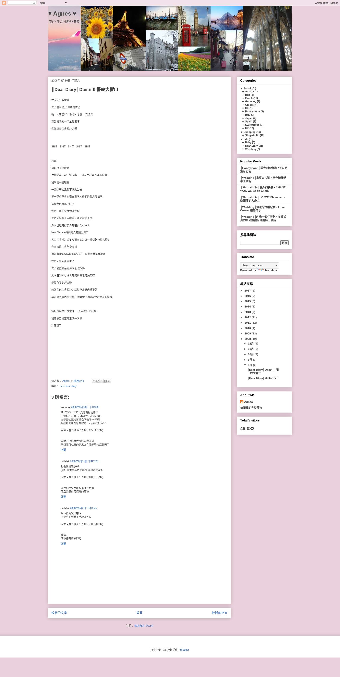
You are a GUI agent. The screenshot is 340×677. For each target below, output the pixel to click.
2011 (248, 322)
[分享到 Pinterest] (109, 381)
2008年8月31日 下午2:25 (84, 461)
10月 (251, 354)
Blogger (184, 649)
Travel (247, 88)
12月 (251, 343)
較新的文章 (59, 613)
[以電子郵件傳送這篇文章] (94, 381)
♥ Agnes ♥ (62, 13)
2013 (248, 312)
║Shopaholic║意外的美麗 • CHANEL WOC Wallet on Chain (263, 189)
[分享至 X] (101, 381)
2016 (248, 295)
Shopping (249, 132)
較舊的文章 (220, 613)
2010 (248, 328)
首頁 (139, 613)
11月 (251, 348)
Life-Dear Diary (68, 386)
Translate (271, 270)
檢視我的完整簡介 (251, 407)
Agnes (248, 401)
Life (246, 139)
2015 (248, 301)
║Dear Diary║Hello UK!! (262, 378)
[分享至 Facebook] (105, 381)
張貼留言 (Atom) (143, 625)
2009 (248, 333)
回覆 (63, 449)
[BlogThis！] (98, 381)
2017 (248, 290)
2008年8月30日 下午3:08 (85, 407)
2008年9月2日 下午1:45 (83, 508)
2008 (248, 338)
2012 (248, 317)
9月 (250, 359)
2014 (248, 306)
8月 (250, 365)
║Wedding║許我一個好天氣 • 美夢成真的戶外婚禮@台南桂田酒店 (263, 218)
